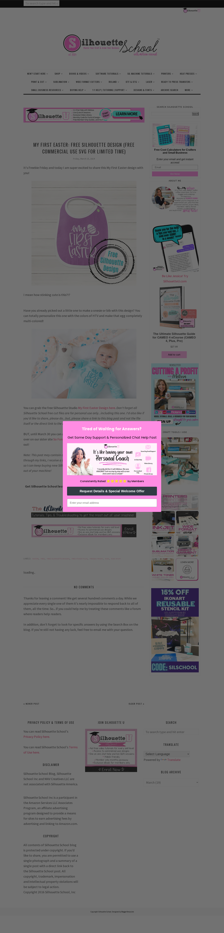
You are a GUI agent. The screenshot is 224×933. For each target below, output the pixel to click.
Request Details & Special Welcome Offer (112, 491)
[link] (112, 459)
